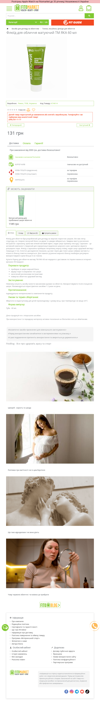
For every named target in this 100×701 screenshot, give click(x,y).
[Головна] (8, 28)
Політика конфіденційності (64, 659)
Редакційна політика (20, 624)
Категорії (13, 22)
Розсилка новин (18, 659)
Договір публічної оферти (64, 651)
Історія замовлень (19, 654)
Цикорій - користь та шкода (19, 408)
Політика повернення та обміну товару (28, 635)
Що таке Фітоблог (19, 630)
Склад (21, 233)
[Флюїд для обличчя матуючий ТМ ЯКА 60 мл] (36, 67)
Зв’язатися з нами (19, 641)
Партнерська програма (63, 662)
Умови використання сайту (64, 657)
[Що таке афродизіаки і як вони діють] (50, 501)
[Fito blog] (50, 605)
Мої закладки (17, 657)
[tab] (14, 143)
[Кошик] (89, 8)
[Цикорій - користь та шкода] (50, 376)
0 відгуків (21, 110)
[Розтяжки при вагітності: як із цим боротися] (50, 439)
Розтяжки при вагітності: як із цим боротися (26, 470)
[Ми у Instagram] (72, 691)
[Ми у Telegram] (77, 691)
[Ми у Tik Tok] (87, 691)
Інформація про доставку (22, 632)
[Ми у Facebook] (66, 691)
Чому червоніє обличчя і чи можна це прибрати (28, 594)
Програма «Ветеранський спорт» (26, 638)
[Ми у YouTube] (82, 691)
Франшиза (57, 654)
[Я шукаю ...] (89, 15)
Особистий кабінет (20, 651)
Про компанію (18, 621)
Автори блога (17, 644)
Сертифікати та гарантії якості (24, 627)
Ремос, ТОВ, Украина (27, 103)
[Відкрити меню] (8, 8)
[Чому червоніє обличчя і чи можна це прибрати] (50, 563)
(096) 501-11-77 (15, 119)
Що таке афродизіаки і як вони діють (23, 532)
